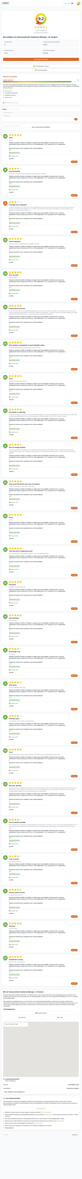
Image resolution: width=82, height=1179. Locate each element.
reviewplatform (48, 1114)
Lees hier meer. (38, 1123)
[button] (41, 1127)
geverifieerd (60, 1120)
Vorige (6, 1134)
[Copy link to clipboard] (65, 3)
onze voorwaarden (45, 1112)
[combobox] (41, 112)
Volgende (74, 1134)
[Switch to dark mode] (68, 3)
